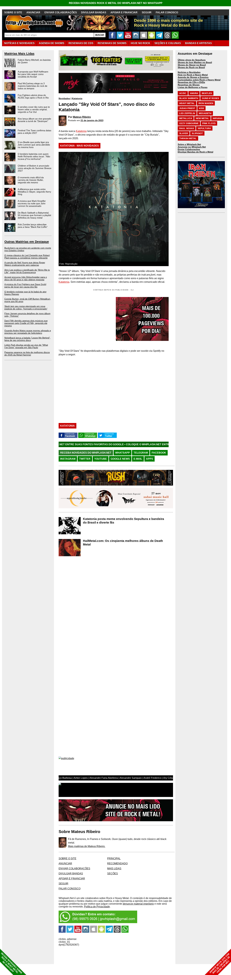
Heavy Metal (187, 103)
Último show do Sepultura (192, 60)
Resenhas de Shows (189, 85)
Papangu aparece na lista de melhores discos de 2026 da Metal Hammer (27, 353)
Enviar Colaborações (189, 149)
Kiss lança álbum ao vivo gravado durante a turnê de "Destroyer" (34, 119)
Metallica (185, 118)
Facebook (159, 452)
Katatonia (77, 98)
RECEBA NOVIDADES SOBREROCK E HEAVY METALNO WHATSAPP (11, 963)
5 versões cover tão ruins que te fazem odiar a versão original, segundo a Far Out (34, 109)
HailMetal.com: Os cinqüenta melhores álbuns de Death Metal (123, 542)
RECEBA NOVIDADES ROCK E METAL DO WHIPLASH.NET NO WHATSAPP (115, 3)
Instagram (67, 458)
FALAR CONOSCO (167, 12)
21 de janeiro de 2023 (92, 120)
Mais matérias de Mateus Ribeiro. (86, 846)
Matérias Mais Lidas (19, 53)
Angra (194, 93)
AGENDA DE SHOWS (51, 43)
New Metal (202, 118)
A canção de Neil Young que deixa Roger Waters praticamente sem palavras (24, 263)
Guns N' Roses (210, 98)
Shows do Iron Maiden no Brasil (195, 62)
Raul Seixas (186, 128)
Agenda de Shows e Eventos (193, 77)
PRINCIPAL (114, 858)
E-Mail (138, 458)
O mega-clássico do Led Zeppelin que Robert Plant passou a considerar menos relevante (27, 256)
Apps (149, 458)
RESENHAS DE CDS (81, 43)
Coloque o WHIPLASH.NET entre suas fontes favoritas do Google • (131, 444)
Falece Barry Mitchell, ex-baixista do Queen (34, 61)
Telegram (141, 452)
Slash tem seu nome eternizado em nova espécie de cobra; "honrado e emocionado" (25, 307)
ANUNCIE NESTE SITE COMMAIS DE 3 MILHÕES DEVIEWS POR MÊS (220, 963)
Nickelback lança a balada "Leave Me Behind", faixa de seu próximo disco (27, 339)
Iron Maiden (205, 103)
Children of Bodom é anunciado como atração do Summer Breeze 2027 (34, 168)
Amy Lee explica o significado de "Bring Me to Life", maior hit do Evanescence (27, 271)
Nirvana (218, 118)
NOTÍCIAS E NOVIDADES (19, 43)
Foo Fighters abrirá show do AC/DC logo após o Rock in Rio (33, 96)
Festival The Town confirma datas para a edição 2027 (34, 131)
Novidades (64, 98)
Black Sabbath (188, 98)
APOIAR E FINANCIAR (124, 12)
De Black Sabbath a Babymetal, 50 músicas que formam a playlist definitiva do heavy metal (34, 215)
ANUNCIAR (33, 12)
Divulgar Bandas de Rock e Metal (195, 152)
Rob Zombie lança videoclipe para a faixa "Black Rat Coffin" (33, 225)
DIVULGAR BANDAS (93, 12)
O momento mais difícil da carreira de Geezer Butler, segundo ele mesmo (31, 180)
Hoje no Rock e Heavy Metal (193, 75)
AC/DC (182, 93)
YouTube (100, 458)
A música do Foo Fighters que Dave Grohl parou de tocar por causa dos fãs (25, 285)
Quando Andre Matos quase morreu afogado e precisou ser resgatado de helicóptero (27, 331)
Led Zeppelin (187, 113)
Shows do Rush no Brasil (191, 67)
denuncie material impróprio (138, 903)
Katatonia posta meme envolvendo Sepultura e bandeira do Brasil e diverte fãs (123, 520)
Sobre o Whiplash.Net (189, 144)
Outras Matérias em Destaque (26, 241)
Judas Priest (187, 108)
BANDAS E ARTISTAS (198, 43)
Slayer (183, 133)
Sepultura (204, 128)
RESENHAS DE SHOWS (112, 43)
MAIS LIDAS (114, 868)
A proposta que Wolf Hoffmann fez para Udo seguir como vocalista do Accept (33, 74)
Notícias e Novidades (189, 72)
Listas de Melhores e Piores (192, 87)
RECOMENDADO (117, 863)
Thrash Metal (188, 138)
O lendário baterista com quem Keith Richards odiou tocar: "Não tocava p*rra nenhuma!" (34, 156)
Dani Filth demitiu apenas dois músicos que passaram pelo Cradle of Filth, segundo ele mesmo (26, 323)
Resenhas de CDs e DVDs (191, 82)
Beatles (207, 93)
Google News (120, 458)
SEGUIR (146, 12)
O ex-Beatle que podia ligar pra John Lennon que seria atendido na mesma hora (34, 144)
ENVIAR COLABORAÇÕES (60, 12)
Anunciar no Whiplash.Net (192, 147)
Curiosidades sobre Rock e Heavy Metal (199, 80)
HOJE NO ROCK (140, 43)
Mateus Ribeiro (82, 117)
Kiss (201, 108)
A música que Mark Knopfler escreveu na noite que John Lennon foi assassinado (32, 203)
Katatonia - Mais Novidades (79, 145)
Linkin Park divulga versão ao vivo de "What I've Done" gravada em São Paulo (26, 346)
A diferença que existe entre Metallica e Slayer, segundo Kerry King (34, 191)
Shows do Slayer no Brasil (192, 65)
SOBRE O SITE (13, 12)
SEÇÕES (167, 43)
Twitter (85, 458)
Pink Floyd (209, 123)
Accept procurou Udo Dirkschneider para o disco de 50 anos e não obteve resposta (25, 278)
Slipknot (197, 133)
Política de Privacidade (97, 906)
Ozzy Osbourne (188, 123)
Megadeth (205, 113)
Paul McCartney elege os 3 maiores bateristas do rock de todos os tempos (32, 86)
